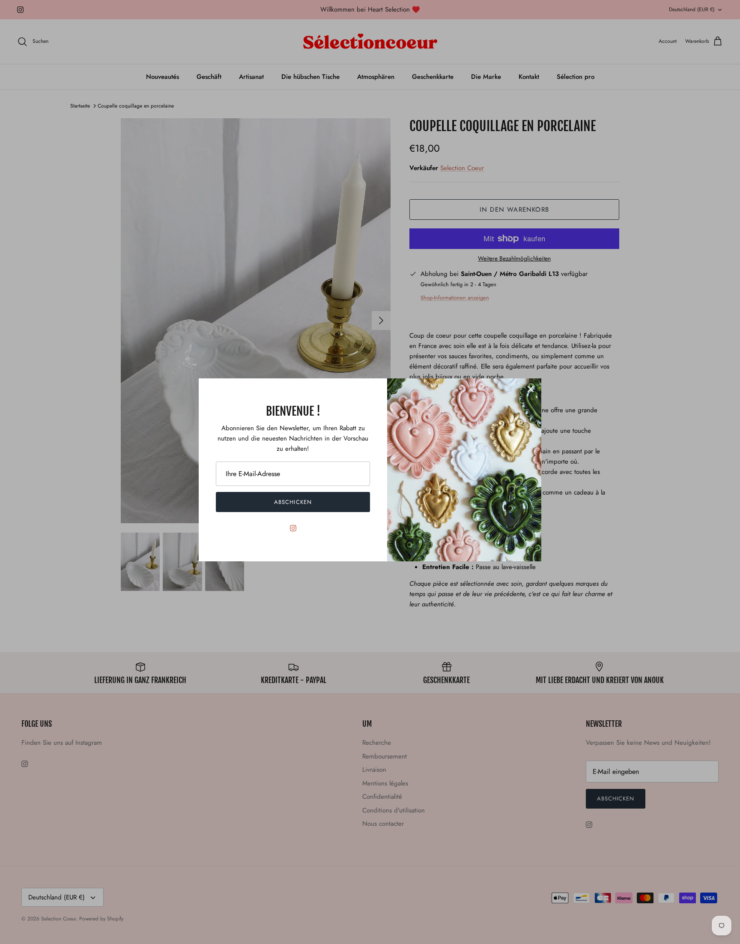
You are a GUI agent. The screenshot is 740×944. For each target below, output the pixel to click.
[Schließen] (530, 389)
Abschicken (292, 502)
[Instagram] (293, 528)
